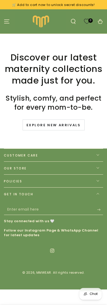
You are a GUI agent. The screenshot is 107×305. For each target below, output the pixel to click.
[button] (73, 21)
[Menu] (7, 21)
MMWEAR (43, 272)
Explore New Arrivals (53, 125)
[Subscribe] (100, 209)
